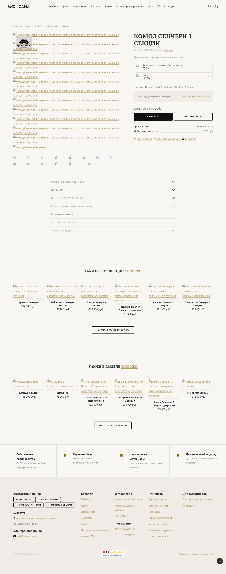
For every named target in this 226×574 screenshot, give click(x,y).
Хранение (52, 26)
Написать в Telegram (30, 505)
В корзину (153, 116)
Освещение (80, 6)
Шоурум (169, 6)
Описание (57, 189)
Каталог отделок (159, 524)
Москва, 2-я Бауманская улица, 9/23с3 (36, 518)
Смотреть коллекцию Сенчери (113, 330)
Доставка (154, 511)
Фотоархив (190, 138)
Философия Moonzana (128, 499)
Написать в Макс (49, 499)
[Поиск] (209, 6)
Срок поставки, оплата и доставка (71, 206)
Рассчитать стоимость (195, 96)
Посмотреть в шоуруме (168, 138)
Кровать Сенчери (28, 302)
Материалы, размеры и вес (67, 181)
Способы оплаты (159, 505)
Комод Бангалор (28, 392)
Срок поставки (157, 499)
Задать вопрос (144, 138)
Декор (65, 6)
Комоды (65, 26)
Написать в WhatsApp (61, 505)
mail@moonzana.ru (27, 536)
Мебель (54, 6)
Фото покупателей (126, 529)
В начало (17, 26)
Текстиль (96, 6)
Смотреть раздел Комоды (113, 425)
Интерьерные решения (130, 6)
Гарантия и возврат (63, 214)
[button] (154, 131)
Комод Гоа (62, 392)
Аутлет (154, 6)
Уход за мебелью (159, 536)
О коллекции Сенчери (64, 222)
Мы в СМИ (121, 516)
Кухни (108, 6)
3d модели (188, 505)
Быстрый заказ (193, 116)
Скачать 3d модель (62, 230)
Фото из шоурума (125, 534)
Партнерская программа (197, 499)
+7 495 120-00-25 (23, 499)
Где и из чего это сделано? (67, 198)
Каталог (29, 26)
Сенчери (168, 49)
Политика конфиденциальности (196, 554)
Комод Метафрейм (197, 392)
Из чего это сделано (161, 530)
